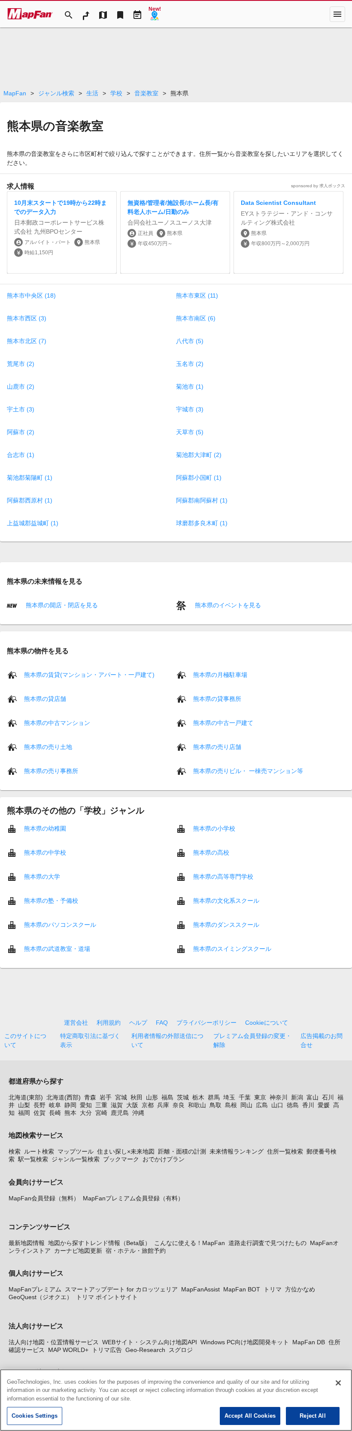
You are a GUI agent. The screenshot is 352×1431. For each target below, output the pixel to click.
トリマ (273, 1289)
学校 (116, 93)
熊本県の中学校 (45, 852)
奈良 (179, 1105)
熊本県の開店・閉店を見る (61, 605)
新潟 (297, 1097)
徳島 (293, 1105)
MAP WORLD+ (68, 1349)
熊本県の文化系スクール (226, 900)
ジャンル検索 (56, 93)
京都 (148, 1105)
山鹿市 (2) (20, 386)
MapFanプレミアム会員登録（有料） (133, 1198)
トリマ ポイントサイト (107, 1297)
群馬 (214, 1097)
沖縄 (138, 1112)
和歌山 (197, 1105)
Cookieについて (266, 1022)
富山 (312, 1097)
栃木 (198, 1097)
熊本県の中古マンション (57, 722)
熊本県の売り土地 (48, 746)
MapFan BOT (241, 1289)
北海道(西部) (63, 1097)
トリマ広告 (107, 1349)
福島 (167, 1097)
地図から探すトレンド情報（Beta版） (99, 1242)
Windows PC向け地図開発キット (244, 1342)
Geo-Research (145, 1349)
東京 (260, 1097)
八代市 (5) (189, 341)
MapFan (14, 93)
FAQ (162, 1022)
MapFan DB (308, 1342)
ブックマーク (121, 1159)
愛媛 (324, 1105)
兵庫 (163, 1105)
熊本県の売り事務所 (51, 770)
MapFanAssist (200, 1289)
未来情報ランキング (236, 1151)
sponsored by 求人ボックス (318, 185)
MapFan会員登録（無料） (44, 1198)
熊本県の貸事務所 (217, 698)
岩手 (106, 1097)
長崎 (55, 1112)
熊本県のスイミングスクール (232, 948)
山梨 (24, 1105)
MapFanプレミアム (35, 1289)
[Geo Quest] (154, 14)
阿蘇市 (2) (20, 432)
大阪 (132, 1105)
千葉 (245, 1097)
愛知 (86, 1105)
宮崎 (101, 1112)
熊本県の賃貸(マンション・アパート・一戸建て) (89, 674)
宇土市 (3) (20, 409)
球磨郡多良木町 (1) (202, 523)
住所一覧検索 (285, 1151)
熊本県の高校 (211, 852)
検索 (15, 1151)
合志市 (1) (20, 454)
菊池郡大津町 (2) (199, 454)
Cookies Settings (35, 1416)
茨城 (183, 1097)
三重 (101, 1105)
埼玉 (229, 1097)
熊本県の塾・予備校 (51, 900)
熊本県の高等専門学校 (223, 876)
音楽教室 (146, 93)
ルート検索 (39, 1151)
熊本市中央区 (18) (31, 295)
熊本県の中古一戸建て (223, 722)
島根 (231, 1105)
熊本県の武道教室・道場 (57, 948)
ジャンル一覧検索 (76, 1159)
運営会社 (76, 1022)
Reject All (312, 1416)
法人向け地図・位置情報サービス (54, 1342)
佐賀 (39, 1112)
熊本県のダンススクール (226, 924)
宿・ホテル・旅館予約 (136, 1250)
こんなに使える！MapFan (189, 1242)
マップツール (76, 1151)
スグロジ (181, 1349)
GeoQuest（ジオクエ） (41, 1297)
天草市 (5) (189, 432)
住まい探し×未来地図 (126, 1151)
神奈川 (279, 1097)
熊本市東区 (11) (197, 295)
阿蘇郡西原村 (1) (29, 500)
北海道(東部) (26, 1097)
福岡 (24, 1112)
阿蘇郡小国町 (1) (199, 477)
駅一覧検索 (33, 1159)
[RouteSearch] (85, 14)
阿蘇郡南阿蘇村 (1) (202, 500)
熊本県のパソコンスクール (60, 924)
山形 (152, 1097)
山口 (277, 1105)
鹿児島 (120, 1112)
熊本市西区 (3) (26, 318)
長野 (39, 1105)
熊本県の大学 (42, 876)
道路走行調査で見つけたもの (267, 1242)
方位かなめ (300, 1289)
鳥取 (215, 1105)
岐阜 (55, 1105)
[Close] (338, 1382)
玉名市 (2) (189, 363)
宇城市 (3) (189, 409)
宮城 (121, 1097)
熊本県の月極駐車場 (220, 674)
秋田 (136, 1097)
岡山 (246, 1105)
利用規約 (109, 1022)
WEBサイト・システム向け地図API (149, 1342)
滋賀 (117, 1105)
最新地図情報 (27, 1242)
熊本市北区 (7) (26, 341)
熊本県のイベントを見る (227, 605)
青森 (90, 1097)
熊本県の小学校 (214, 828)
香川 (308, 1105)
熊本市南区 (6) (195, 318)
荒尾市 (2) (20, 363)
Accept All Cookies (250, 1416)
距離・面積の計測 (182, 1151)
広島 (262, 1105)
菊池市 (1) (189, 386)
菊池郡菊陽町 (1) (29, 477)
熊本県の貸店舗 (45, 698)
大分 (86, 1112)
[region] (176, 1400)
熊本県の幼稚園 (45, 828)
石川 (328, 1097)
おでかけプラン (164, 1159)
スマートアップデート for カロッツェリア (121, 1289)
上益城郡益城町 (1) (32, 523)
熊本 (70, 1112)
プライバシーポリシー (206, 1022)
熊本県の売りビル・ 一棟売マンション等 (248, 770)
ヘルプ (138, 1022)
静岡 (70, 1105)
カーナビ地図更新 (78, 1250)
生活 (92, 93)
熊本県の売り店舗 (217, 746)
